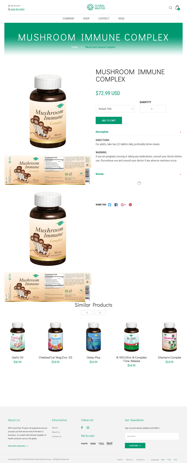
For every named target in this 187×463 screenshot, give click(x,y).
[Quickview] (28, 341)
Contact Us (56, 436)
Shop (86, 18)
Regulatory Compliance (17, 446)
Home (75, 47)
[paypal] (96, 443)
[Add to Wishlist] (17, 341)
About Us (56, 432)
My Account (15, 5)
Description (102, 131)
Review (99, 173)
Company (68, 18)
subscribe (133, 445)
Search (55, 427)
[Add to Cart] (7, 341)
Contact (104, 18)
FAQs (121, 18)
